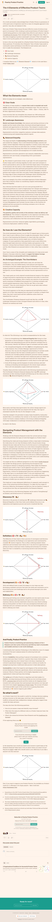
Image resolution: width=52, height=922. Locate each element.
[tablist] (8, 847)
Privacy (26, 912)
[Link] (1, 96)
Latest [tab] (7, 863)
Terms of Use (32, 827)
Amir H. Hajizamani (11, 14)
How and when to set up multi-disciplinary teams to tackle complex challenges (20, 868)
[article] (26, 869)
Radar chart (10, 63)
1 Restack (14, 833)
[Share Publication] (36, 2)
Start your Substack (22, 916)
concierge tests (11, 681)
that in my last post (39, 798)
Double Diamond (43, 461)
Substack (20, 919)
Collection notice (35, 912)
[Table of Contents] (1, 461)
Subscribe (41, 2)
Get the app (32, 916)
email (11, 749)
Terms (30, 912)
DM (16, 749)
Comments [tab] (6, 847)
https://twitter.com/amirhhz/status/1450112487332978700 (24, 794)
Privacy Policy (35, 828)
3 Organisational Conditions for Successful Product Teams (20, 866)
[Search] (33, 2)
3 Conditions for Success (10, 35)
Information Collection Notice (25, 828)
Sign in (48, 2)
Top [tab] (4, 863)
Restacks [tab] (11, 847)
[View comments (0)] (8, 18)
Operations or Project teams (25, 685)
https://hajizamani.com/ (10, 787)
